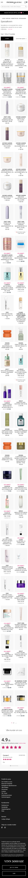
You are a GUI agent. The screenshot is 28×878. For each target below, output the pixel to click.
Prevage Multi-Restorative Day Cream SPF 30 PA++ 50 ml (20, 93)
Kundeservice (5, 805)
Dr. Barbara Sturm (21, 681)
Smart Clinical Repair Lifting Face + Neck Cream (20, 598)
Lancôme (21, 567)
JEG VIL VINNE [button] (14, 867)
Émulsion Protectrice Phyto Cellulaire (21, 198)
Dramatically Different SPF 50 (21, 287)
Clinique (7, 284)
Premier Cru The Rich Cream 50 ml (7, 488)
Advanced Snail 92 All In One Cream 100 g (20, 712)
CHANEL (21, 312)
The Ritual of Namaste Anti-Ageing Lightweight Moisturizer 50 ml (7, 63)
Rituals (7, 59)
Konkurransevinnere (6, 795)
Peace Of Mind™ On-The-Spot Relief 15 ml (21, 346)
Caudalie (7, 486)
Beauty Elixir (7, 514)
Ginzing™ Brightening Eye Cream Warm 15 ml (7, 346)
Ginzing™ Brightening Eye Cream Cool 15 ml (7, 458)
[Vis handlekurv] (25, 2)
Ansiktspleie (14, 18)
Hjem (3, 18)
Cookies (3, 791)
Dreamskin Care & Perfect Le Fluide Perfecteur (7, 568)
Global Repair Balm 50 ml (7, 685)
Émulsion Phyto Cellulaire (7, 145)
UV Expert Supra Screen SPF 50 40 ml (21, 569)
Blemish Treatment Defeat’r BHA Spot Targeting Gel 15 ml (21, 626)
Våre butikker (4, 787)
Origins (7, 343)
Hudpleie (8, 18)
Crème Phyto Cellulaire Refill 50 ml (21, 146)
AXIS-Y (7, 369)
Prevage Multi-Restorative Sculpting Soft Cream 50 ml (7, 93)
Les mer (10, 29)
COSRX (21, 255)
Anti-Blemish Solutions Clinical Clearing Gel (21, 372)
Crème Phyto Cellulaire (21, 119)
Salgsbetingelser (5, 809)
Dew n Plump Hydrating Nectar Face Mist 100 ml (7, 120)
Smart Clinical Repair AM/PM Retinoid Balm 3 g (7, 406)
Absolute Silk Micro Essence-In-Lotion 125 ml (20, 514)
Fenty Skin (7, 117)
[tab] (10, 765)
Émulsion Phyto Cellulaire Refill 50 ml (21, 172)
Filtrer (7, 38)
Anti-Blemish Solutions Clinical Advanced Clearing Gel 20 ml (7, 288)
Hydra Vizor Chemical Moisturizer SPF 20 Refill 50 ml (21, 225)
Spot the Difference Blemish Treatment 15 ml (7, 372)
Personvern (4, 789)
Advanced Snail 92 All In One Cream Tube (7, 656)
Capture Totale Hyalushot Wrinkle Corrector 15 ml (7, 596)
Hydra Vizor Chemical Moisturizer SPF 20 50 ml (7, 225)
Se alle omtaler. (22, 743)
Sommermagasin (5, 797)
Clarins (7, 625)
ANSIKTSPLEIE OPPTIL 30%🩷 (13, 13)
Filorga (7, 683)
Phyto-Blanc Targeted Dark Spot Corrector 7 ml (21, 654)
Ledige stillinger (5, 819)
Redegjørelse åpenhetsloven (9, 785)
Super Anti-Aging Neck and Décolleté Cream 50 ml (21, 684)
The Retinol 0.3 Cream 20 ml (20, 542)
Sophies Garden (21, 117)
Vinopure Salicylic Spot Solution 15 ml (20, 488)
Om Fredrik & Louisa (6, 781)
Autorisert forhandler (6, 783)
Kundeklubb (4, 807)
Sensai (21, 511)
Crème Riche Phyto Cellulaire (7, 197)
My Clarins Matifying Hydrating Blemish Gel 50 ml (7, 628)
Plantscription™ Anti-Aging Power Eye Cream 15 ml (7, 432)
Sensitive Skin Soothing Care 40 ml (20, 403)
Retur (2, 811)
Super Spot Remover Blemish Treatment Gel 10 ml (20, 432)
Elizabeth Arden (7, 89)
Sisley (21, 401)
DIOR (7, 312)
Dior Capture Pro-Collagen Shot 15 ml (7, 315)
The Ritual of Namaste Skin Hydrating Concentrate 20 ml (21, 63)
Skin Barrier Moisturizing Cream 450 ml (21, 258)
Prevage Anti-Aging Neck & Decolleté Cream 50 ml (7, 712)
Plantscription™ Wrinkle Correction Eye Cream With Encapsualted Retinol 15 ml (21, 459)
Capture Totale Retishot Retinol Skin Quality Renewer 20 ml (7, 541)
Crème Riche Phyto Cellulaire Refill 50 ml (7, 172)
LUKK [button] (14, 873)
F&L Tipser (4, 793)
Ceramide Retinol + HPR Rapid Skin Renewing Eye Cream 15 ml (7, 259)
